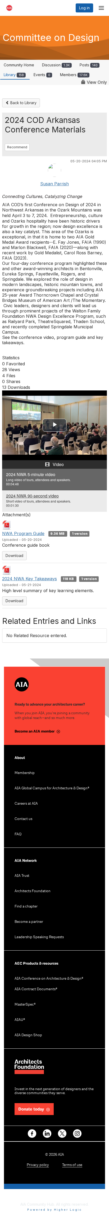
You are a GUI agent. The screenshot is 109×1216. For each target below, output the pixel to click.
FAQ (18, 834)
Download (14, 555)
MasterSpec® (25, 1005)
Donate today (31, 1109)
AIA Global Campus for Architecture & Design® (52, 788)
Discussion (56, 65)
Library (14, 74)
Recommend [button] (17, 147)
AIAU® (20, 1020)
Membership (25, 773)
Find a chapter (26, 907)
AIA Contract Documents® (36, 989)
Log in (84, 8)
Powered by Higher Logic (54, 1210)
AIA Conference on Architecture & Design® (49, 979)
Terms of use (72, 1165)
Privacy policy (38, 1165)
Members (74, 74)
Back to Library (23, 102)
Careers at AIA (26, 804)
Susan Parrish (54, 183)
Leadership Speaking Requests (39, 937)
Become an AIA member (34, 731)
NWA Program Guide (23, 533)
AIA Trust (22, 876)
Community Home (19, 65)
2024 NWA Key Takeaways (29, 578)
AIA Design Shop (28, 1035)
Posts (89, 65)
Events (42, 74)
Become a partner (29, 922)
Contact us (23, 819)
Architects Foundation (33, 891)
